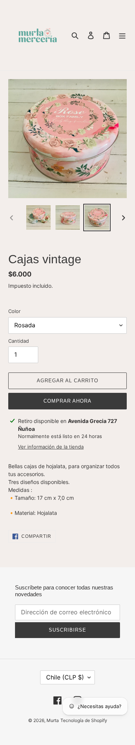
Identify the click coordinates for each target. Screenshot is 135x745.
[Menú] (122, 35)
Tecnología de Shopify (83, 720)
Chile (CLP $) (65, 677)
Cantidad (18, 341)
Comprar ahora (68, 401)
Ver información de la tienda (51, 447)
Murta (52, 720)
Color (14, 311)
